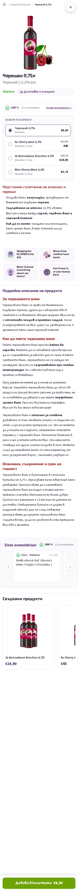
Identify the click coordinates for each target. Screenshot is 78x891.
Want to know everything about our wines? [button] (25, 272)
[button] (10, 254)
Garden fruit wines (20, 4)
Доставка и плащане (39, 92)
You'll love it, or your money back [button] (61, 271)
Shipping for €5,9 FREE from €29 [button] (25, 254)
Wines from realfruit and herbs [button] (61, 254)
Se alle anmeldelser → (58, 108)
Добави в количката (39, 883)
